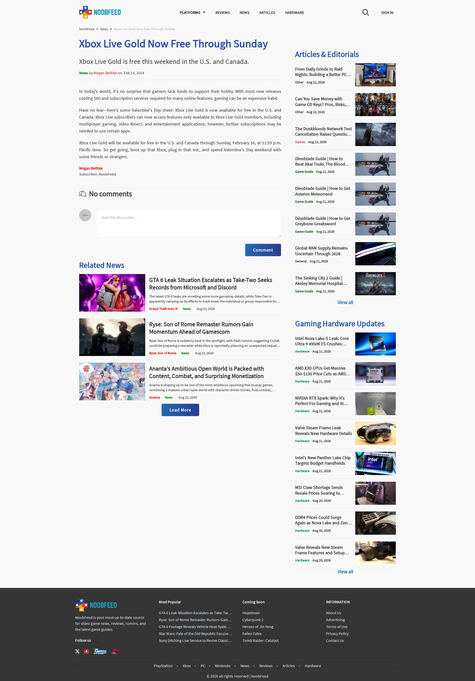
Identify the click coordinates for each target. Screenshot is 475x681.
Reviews (222, 12)
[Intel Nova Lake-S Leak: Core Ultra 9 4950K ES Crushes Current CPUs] (375, 354)
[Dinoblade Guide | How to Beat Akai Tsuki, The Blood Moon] (375, 174)
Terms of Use (337, 626)
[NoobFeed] (100, 12)
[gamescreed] (100, 651)
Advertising (335, 619)
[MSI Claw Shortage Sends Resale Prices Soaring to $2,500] (375, 503)
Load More (180, 410)
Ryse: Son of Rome (162, 353)
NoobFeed (87, 29)
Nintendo (223, 665)
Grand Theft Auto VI (163, 308)
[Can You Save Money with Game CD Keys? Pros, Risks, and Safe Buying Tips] (375, 114)
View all (345, 302)
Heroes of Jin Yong (257, 626)
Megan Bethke (105, 72)
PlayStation (163, 665)
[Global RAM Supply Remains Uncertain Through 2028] (375, 263)
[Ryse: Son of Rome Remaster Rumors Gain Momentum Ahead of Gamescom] (112, 354)
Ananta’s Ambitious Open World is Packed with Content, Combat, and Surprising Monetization (206, 372)
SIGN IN (387, 12)
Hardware (294, 12)
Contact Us (335, 640)
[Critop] (115, 651)
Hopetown (251, 612)
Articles (267, 12)
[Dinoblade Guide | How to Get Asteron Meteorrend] (375, 204)
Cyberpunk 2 (252, 619)
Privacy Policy (337, 633)
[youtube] (87, 651)
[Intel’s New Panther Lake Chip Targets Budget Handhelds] (375, 473)
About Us (333, 612)
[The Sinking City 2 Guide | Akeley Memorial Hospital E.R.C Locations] (375, 293)
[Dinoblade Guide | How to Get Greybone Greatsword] (375, 233)
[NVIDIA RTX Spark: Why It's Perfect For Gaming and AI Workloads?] (375, 413)
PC (203, 665)
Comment (263, 250)
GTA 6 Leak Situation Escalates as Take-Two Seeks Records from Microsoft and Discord (210, 283)
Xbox (187, 665)
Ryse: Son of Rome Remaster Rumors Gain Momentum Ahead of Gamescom (201, 327)
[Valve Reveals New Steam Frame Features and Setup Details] (375, 562)
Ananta (154, 397)
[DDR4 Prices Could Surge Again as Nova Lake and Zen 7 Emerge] (375, 533)
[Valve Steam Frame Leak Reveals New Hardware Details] (375, 443)
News (244, 12)
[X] (77, 651)
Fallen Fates (252, 633)
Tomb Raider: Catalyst (260, 640)
